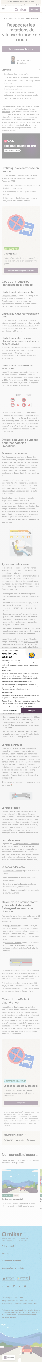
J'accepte (31, 711)
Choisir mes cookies (10, 711)
